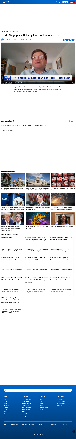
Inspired (41, 409)
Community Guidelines (39, 125)
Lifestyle (42, 396)
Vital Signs (24, 416)
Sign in (65, 2)
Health (5, 409)
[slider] (38, 80)
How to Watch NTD (61, 401)
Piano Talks (24, 413)
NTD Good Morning (26, 407)
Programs (4, 31)
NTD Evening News (26, 403)
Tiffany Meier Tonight (27, 399)
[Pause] (3, 82)
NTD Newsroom (10, 39)
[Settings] (72, 82)
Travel (41, 401)
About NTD (60, 396)
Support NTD (60, 405)
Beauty (41, 403)
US (4, 399)
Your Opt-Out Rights (38, 434)
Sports (5, 416)
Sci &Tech (6, 411)
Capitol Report (25, 401)
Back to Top (73, 431)
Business (6, 405)
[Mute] (12, 82)
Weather (6, 407)
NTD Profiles (60, 399)
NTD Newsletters (61, 403)
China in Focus (25, 405)
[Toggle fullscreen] (69, 82)
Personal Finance (43, 407)
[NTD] (6, 424)
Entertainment (7, 413)
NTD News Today (26, 409)
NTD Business (14, 31)
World (5, 403)
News (5, 396)
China (5, 401)
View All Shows (25, 418)
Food (40, 399)
